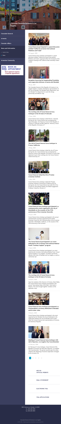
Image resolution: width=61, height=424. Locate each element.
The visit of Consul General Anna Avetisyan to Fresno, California (42, 144)
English (49, 2)
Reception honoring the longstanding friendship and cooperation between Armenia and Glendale (43, 81)
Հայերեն (57, 2)
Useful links (6, 52)
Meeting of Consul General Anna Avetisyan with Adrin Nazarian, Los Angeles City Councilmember (43, 341)
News (4, 55)
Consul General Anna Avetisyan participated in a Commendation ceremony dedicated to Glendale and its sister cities (43, 308)
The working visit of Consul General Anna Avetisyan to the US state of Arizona (41, 276)
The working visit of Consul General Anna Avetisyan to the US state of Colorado (41, 112)
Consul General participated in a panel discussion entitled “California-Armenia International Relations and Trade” (44, 48)
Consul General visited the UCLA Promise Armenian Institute (41, 176)
